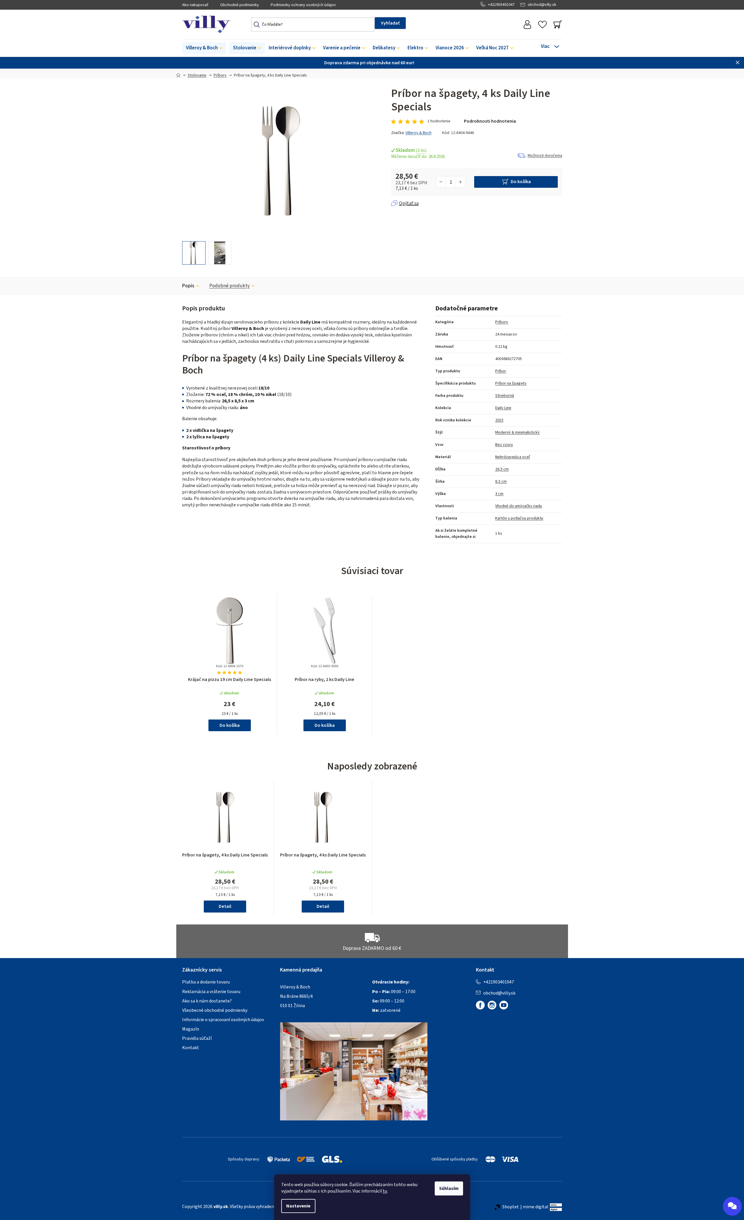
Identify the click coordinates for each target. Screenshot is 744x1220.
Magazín (190, 1029)
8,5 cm (501, 481)
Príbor (500, 371)
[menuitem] (204, 48)
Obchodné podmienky (239, 5)
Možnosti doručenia (545, 156)
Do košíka (521, 181)
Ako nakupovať (195, 5)
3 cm (499, 494)
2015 (499, 420)
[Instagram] (492, 1005)
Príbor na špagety (511, 383)
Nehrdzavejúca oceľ (512, 457)
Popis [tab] (188, 285)
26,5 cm (502, 469)
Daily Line (503, 408)
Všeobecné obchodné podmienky (214, 1010)
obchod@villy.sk (542, 5)
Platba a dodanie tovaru (206, 982)
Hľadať (390, 23)
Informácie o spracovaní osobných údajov (223, 1019)
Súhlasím (449, 1188)
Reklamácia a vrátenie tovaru (211, 991)
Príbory (501, 322)
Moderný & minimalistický (517, 432)
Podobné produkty (229, 285)
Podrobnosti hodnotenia (490, 121)
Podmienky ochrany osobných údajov (303, 5)
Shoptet (510, 1207)
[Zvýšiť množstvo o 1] (460, 181)
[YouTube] (503, 1005)
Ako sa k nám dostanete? (207, 1001)
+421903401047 (501, 5)
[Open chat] (732, 1206)
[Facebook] (480, 1005)
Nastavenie (298, 1206)
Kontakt (190, 1048)
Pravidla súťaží (197, 1038)
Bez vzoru (504, 445)
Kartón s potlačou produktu (519, 518)
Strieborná (504, 396)
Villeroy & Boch (418, 133)
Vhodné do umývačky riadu (518, 506)
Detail (225, 906)
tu (385, 1191)
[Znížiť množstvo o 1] (441, 181)
